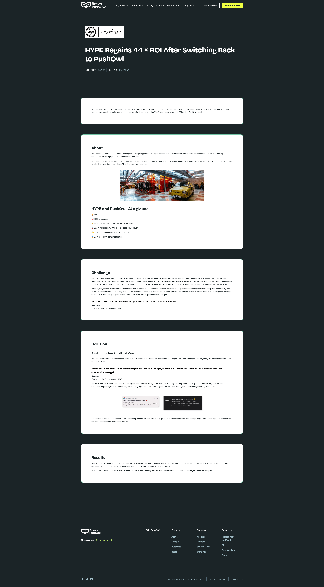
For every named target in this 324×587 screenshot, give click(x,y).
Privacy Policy (237, 579)
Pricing (149, 5)
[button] (137, 5)
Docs (224, 555)
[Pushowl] (92, 531)
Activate (175, 537)
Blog (224, 545)
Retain (174, 551)
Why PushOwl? (122, 5)
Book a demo (210, 5)
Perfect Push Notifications (228, 539)
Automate (176, 546)
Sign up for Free (232, 5)
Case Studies (228, 550)
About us (201, 537)
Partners (160, 5)
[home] (93, 5)
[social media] (82, 579)
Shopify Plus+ (203, 546)
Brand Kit (201, 551)
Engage (175, 541)
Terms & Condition (217, 579)
